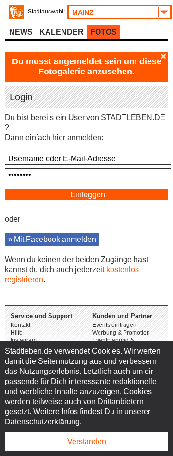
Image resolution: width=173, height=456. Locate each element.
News (21, 32)
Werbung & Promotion (121, 332)
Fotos (103, 32)
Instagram (24, 340)
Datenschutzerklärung (42, 422)
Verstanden (86, 441)
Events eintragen (114, 325)
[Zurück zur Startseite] (16, 12)
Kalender (61, 32)
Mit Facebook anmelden (55, 239)
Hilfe (17, 332)
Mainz (83, 12)
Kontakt (20, 325)
